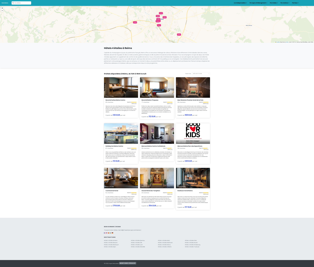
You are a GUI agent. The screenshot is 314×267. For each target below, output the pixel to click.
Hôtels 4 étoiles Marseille (138, 247)
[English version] (106, 234)
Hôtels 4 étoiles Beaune (110, 242)
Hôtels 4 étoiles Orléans (164, 247)
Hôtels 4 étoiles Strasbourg (192, 245)
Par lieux (294, 3)
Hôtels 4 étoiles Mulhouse (165, 242)
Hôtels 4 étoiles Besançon (111, 245)
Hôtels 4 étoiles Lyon (137, 245)
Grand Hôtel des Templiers (151, 191)
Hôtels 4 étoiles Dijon (110, 247)
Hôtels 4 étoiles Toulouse (192, 247)
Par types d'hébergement (258, 3)
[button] (158, 16)
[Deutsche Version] (112, 234)
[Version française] (104, 234)
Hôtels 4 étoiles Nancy (164, 245)
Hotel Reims (5, 3)
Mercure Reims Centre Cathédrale (153, 146)
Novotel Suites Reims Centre (115, 100)
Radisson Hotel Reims (185, 191)
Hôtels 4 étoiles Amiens (110, 240)
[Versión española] (108, 234)
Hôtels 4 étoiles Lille (136, 242)
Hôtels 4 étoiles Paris (191, 240)
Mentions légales (127, 263)
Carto (287, 42)
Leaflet (277, 42)
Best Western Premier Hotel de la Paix (190, 100)
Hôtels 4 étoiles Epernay (138, 240)
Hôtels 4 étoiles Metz (164, 240)
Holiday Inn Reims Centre (114, 146)
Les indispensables (240, 3)
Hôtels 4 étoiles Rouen (191, 242)
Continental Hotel (112, 191)
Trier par (188, 73)
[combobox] (201, 73)
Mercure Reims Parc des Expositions (190, 146)
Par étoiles (273, 3)
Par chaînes (284, 3)
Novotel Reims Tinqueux (150, 100)
